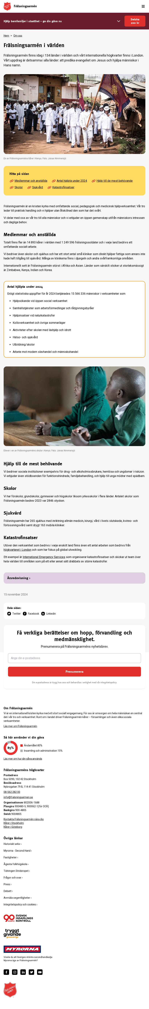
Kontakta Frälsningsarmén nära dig (24, 819)
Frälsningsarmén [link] (25, 6)
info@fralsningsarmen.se (18, 797)
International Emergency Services (44, 557)
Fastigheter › (11, 857)
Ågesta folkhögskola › (16, 864)
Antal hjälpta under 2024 (72, 180)
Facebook (33, 613)
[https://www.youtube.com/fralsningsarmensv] (40, 972)
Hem (6, 35)
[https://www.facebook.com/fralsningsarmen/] (6, 972)
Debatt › (8, 891)
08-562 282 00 (12, 792)
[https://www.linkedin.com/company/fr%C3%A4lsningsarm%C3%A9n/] (23, 972)
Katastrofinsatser (63, 187)
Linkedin (51, 613)
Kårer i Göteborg (13, 826)
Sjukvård (37, 187)
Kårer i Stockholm (14, 823)
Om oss (17, 35)
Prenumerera (74, 671)
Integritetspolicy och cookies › (20, 904)
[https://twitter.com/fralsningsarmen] (31, 972)
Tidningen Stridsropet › (17, 870)
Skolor (19, 187)
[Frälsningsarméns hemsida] (7, 6)
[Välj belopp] (119, 21)
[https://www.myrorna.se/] (22, 949)
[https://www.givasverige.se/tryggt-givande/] (12, 933)
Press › (7, 884)
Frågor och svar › (13, 877)
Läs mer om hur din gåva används (23, 758)
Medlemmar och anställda (31, 180)
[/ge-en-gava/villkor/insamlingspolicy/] (18, 918)
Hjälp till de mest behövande (114, 180)
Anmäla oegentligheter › (17, 897)
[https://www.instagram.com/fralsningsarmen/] (14, 972)
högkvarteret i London (17, 549)
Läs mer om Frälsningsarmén (20, 726)
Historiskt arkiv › (13, 843)
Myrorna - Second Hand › (18, 850)
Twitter (16, 613)
